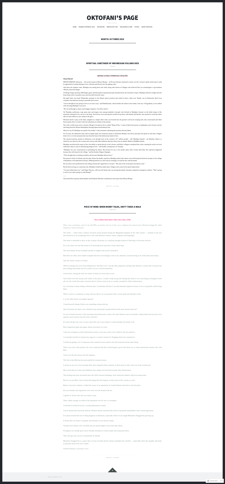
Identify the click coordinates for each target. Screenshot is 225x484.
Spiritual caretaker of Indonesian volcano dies (112, 63)
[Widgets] (112, 470)
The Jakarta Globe (126, 27)
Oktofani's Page (112, 17)
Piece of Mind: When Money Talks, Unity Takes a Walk (112, 206)
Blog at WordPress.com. (55, 477)
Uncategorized (112, 66)
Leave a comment (116, 186)
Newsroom (101, 27)
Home (75, 27)
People (137, 27)
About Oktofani (146, 27)
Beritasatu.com (112, 27)
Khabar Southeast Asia (87, 27)
